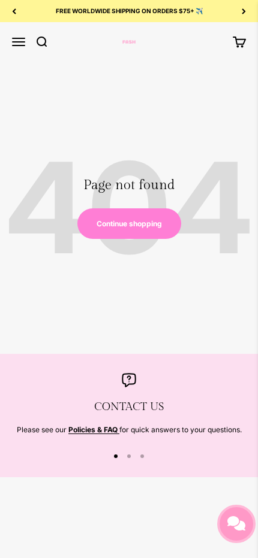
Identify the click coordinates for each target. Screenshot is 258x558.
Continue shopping (129, 223)
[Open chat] (236, 524)
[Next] (244, 11)
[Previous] (14, 11)
